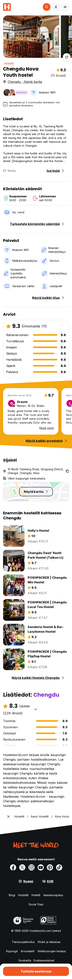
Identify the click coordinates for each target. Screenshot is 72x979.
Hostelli (9, 63)
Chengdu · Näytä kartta (25, 82)
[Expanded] (8, 816)
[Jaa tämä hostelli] (66, 57)
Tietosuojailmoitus (23, 942)
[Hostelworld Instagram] (31, 867)
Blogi (12, 895)
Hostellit (23, 895)
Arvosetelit (27, 951)
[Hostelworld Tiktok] (59, 867)
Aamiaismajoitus (53, 895)
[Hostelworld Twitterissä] (22, 867)
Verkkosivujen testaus (51, 951)
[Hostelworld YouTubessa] (41, 867)
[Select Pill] (46, 7)
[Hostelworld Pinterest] (50, 867)
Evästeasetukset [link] (44, 960)
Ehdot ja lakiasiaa (49, 942)
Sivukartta (24, 960)
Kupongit (12, 951)
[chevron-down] (35, 709)
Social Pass (36, 904)
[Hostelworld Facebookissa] (13, 867)
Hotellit (35, 895)
